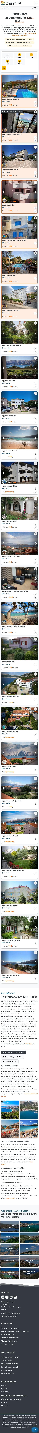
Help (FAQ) (5, 1392)
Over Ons (4, 1388)
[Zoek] (20, 3)
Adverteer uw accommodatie (12, 1399)
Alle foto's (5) (9, 1057)
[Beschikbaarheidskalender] (35, 105)
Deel (35, 8)
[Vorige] (5, 86)
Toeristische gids (6, 1360)
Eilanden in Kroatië (7, 1373)
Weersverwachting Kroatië (9, 1328)
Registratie (6, 1406)
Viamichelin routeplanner (9, 1341)
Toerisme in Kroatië (7, 1344)
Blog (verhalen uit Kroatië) (9, 1364)
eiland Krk (28, 1044)
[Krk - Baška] (10, 1110)
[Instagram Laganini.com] (6, 1297)
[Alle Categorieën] (4, 68)
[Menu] (36, 3)
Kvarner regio (10, 1198)
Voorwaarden (5, 1316)
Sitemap (13, 1316)
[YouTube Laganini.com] (11, 1297)
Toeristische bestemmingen (10, 1357)
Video (21, 1057)
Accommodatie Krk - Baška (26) (14, 1052)
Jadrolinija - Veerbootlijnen (10, 1338)
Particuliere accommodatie (10, 1367)
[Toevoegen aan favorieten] (35, 76)
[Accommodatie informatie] (35, 102)
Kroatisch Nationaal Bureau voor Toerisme (15, 1331)
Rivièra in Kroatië (7, 1370)
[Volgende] (33, 86)
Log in (4, 1402)
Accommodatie (6, 8)
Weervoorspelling (10, 1061)
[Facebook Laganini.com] (2, 1297)
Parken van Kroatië (7, 1334)
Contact (3, 1385)
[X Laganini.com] (15, 1297)
